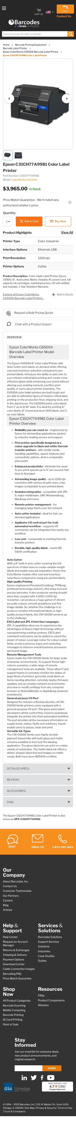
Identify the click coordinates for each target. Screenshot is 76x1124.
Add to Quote (65, 294)
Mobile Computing (14, 1010)
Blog (6, 905)
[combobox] (38, 34)
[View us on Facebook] (42, 1079)
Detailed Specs (18, 768)
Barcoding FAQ (12, 973)
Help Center (10, 937)
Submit (52, 1068)
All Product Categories (17, 1000)
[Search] (70, 34)
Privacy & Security (46, 1108)
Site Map (29, 1108)
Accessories (16, 790)
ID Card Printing (12, 1019)
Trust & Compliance (15, 1111)
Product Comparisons (51, 1000)
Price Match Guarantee (17, 978)
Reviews (13, 779)
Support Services (48, 941)
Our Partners (11, 895)
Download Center (14, 964)
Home (6, 44)
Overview (14, 337)
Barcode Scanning (14, 1005)
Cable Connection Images (19, 968)
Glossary (43, 1005)
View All (67, 232)
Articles (7, 909)
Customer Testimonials (17, 890)
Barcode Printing (13, 1014)
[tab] (38, 335)
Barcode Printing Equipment (31, 44)
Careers (8, 900)
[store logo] (24, 23)
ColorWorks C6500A (24, 179)
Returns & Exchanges (16, 950)
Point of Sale (10, 1024)
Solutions (43, 946)
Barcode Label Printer (15, 48)
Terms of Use (65, 1108)
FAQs (10, 802)
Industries (44, 951)
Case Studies (46, 956)
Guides (42, 960)
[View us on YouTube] (50, 1079)
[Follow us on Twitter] (34, 1079)
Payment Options (13, 959)
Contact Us (64, 16)
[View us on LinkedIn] (24, 1079)
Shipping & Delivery (15, 954)
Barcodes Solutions (50, 937)
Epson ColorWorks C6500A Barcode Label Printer (31, 51)
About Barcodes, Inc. (15, 881)
